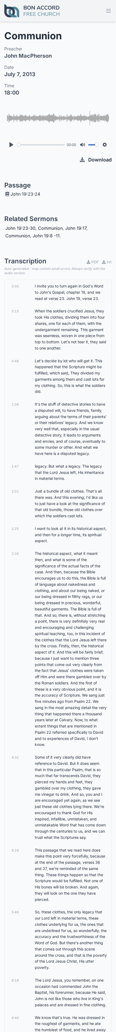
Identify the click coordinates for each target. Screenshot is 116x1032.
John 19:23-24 (25, 194)
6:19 (15, 980)
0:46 (15, 361)
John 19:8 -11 (46, 235)
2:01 (15, 491)
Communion (50, 228)
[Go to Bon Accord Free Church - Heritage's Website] (31, 10)
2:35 (15, 554)
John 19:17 (75, 228)
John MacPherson (28, 56)
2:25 (15, 529)
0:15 (15, 311)
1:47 (15, 466)
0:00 (15, 286)
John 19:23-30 (20, 228)
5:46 (15, 912)
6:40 (15, 1018)
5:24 (15, 850)
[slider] (41, 144)
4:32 (15, 757)
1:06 (15, 404)
